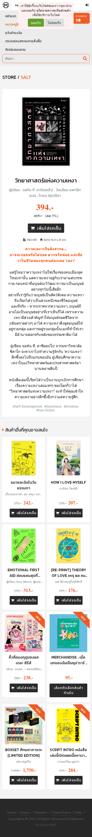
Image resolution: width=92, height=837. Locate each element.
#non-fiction (45, 410)
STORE (9, 77)
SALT (26, 77)
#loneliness (53, 406)
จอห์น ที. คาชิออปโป (37, 190)
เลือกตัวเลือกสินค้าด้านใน (68, 690)
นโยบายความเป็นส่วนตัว (53, 10)
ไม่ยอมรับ (54, 23)
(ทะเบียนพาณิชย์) (46, 825)
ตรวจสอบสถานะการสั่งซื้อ (23, 41)
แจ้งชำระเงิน (13, 32)
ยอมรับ (36, 22)
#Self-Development (27, 406)
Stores (25, 812)
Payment (40, 812)
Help (78, 812)
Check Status (61, 812)
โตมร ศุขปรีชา (50, 195)
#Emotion (71, 406)
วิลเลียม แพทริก (68, 190)
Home (11, 812)
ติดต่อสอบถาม (15, 49)
